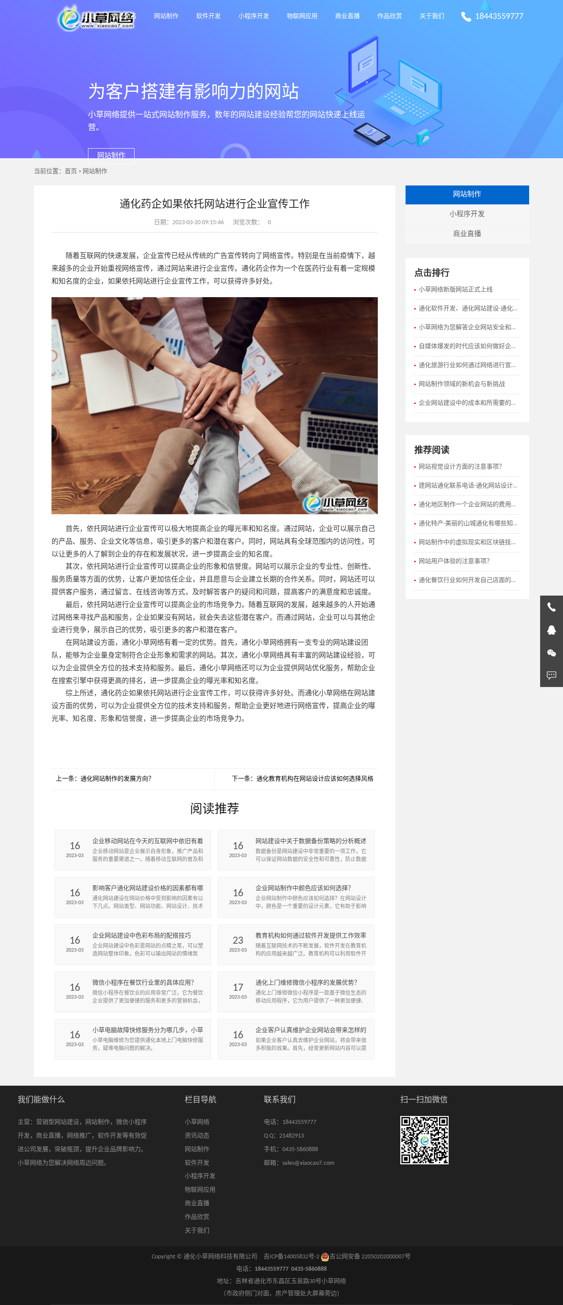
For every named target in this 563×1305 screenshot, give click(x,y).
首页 (88, 16)
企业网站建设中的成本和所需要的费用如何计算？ (470, 403)
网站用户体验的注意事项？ (456, 561)
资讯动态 (124, 16)
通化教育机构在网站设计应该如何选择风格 (314, 779)
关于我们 (432, 16)
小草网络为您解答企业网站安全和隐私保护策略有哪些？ (470, 327)
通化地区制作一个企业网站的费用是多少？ (470, 505)
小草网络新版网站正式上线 (456, 290)
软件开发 (208, 16)
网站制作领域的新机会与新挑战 (462, 384)
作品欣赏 (389, 16)
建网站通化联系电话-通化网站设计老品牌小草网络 (470, 486)
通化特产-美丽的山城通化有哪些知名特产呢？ (470, 523)
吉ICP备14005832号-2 (291, 1257)
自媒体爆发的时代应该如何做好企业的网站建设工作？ (470, 346)
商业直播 (347, 16)
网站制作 (166, 16)
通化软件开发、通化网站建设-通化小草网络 (470, 308)
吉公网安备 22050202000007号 (370, 1257)
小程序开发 (253, 16)
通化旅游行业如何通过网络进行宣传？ (470, 365)
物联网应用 (302, 16)
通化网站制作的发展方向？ (117, 779)
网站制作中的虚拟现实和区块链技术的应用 (470, 542)
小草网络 (197, 1122)
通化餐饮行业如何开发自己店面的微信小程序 (470, 580)
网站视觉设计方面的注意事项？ (462, 467)
